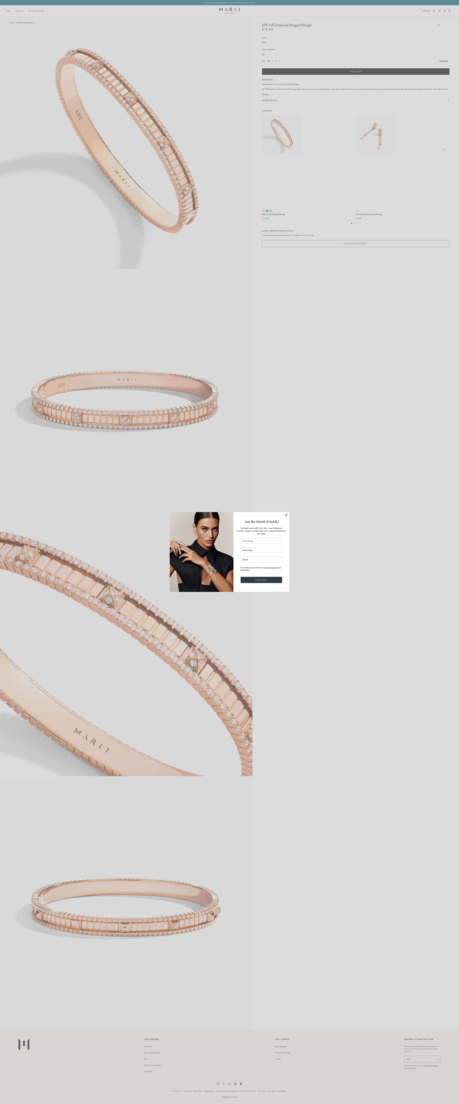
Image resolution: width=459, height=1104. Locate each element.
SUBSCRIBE (261, 580)
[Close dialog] (286, 515)
